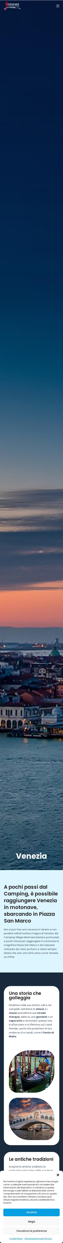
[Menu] (57, 5)
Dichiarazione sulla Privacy (38, 1238)
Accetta (31, 1212)
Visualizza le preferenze (31, 1231)
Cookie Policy (16, 1238)
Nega (31, 1221)
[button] (58, 1175)
